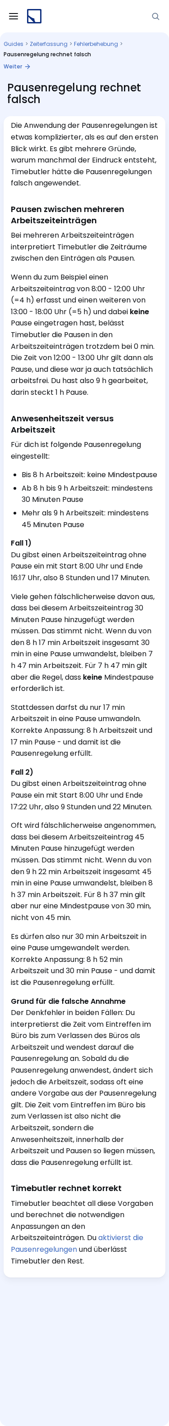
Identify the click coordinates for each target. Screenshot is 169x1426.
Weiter (13, 66)
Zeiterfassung (49, 44)
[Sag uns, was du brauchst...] (155, 16)
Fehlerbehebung (96, 44)
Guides (13, 44)
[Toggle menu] (13, 16)
